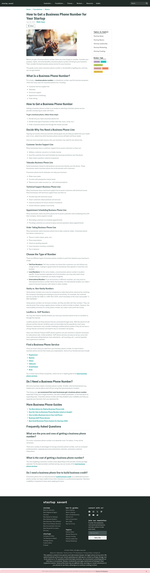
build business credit (63, 477)
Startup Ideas (99, 36)
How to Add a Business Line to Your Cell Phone (45, 415)
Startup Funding (99, 51)
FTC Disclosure (78, 553)
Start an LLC (69, 517)
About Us (53, 553)
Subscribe (97, 537)
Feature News (47, 543)
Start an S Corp (70, 524)
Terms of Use (68, 553)
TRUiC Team (40, 22)
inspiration (98, 65)
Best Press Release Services (52, 524)
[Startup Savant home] (7, 3)
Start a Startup (70, 510)
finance (105, 68)
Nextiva (31, 358)
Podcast (45, 545)
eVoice (31, 361)
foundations (98, 71)
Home (28, 9)
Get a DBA (69, 521)
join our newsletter (97, 520)
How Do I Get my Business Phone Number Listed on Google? (50, 412)
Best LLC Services (48, 510)
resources (97, 68)
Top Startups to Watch (50, 538)
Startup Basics (99, 40)
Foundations (37, 9)
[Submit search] (146, 3)
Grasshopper (33, 367)
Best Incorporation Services (52, 526)
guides (103, 61)
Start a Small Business (72, 514)
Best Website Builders (50, 519)
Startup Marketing (100, 47)
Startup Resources (71, 534)
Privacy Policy (88, 553)
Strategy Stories (48, 540)
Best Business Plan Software (52, 521)
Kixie (30, 370)
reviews (96, 61)
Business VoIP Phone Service (39, 418)
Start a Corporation (71, 519)
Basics (47, 9)
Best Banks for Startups (50, 517)
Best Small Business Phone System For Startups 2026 (48, 421)
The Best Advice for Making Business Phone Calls (46, 409)
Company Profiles (48, 536)
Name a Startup (70, 512)
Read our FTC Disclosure (102, 571)
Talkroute (32, 364)
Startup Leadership (100, 44)
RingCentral (33, 355)
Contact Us (96, 553)
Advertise (60, 553)
